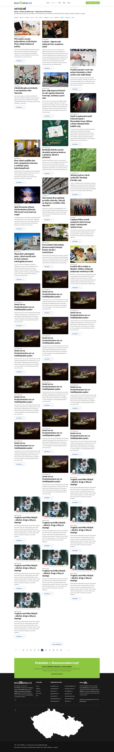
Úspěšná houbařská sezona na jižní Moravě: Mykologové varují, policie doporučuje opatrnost (53, 718)
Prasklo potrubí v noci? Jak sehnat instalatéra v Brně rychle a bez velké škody (81, 72)
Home (47, 2)
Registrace (96, 2)
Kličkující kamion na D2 (80, 750)
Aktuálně (16, 17)
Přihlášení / (90, 2)
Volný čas (27, 17)
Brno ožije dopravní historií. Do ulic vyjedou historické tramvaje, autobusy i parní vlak (53, 94)
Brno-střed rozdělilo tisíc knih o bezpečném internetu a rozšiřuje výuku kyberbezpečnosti (26, 164)
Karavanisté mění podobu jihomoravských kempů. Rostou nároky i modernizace (53, 248)
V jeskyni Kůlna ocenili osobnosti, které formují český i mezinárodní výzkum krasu (80, 223)
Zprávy (53, 2)
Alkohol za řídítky (21, 709)
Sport (73, 17)
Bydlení (62, 17)
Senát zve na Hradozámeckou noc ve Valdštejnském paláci (52, 294)
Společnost (56, 17)
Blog (64, 2)
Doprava (21, 17)
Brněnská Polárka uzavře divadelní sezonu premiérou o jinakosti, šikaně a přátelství (54, 153)
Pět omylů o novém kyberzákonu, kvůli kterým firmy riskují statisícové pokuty (25, 43)
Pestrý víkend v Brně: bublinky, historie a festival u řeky (25, 744)
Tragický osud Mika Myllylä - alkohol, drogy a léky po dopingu (81, 482)
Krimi (36, 17)
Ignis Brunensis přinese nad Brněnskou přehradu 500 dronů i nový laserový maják (25, 211)
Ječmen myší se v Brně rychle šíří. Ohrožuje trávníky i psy (79, 177)
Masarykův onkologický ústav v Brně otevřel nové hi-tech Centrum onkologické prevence (25, 258)
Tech (51, 17)
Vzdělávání (46, 17)
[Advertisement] (82, 33)
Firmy (68, 2)
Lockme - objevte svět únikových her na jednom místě (52, 44)
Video (59, 2)
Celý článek (19, 60)
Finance (40, 17)
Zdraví (32, 17)
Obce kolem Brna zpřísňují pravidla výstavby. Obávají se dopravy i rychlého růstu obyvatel (53, 202)
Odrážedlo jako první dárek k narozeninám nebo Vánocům (25, 90)
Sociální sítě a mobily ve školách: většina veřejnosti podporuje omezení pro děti (81, 269)
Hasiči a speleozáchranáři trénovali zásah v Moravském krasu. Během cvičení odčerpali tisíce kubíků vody (81, 121)
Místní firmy (67, 17)
